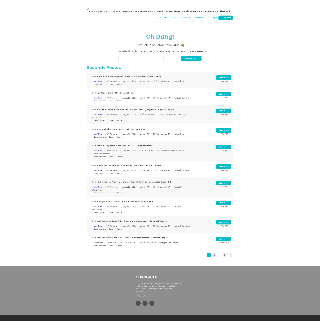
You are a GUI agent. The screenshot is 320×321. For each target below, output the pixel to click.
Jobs (174, 18)
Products (186, 18)
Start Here (162, 18)
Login (214, 18)
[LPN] (140, 58)
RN (148, 81)
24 (225, 255)
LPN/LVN (143, 114)
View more (224, 77)
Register (227, 18)
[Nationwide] (171, 58)
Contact (199, 18)
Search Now (191, 58)
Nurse (142, 81)
